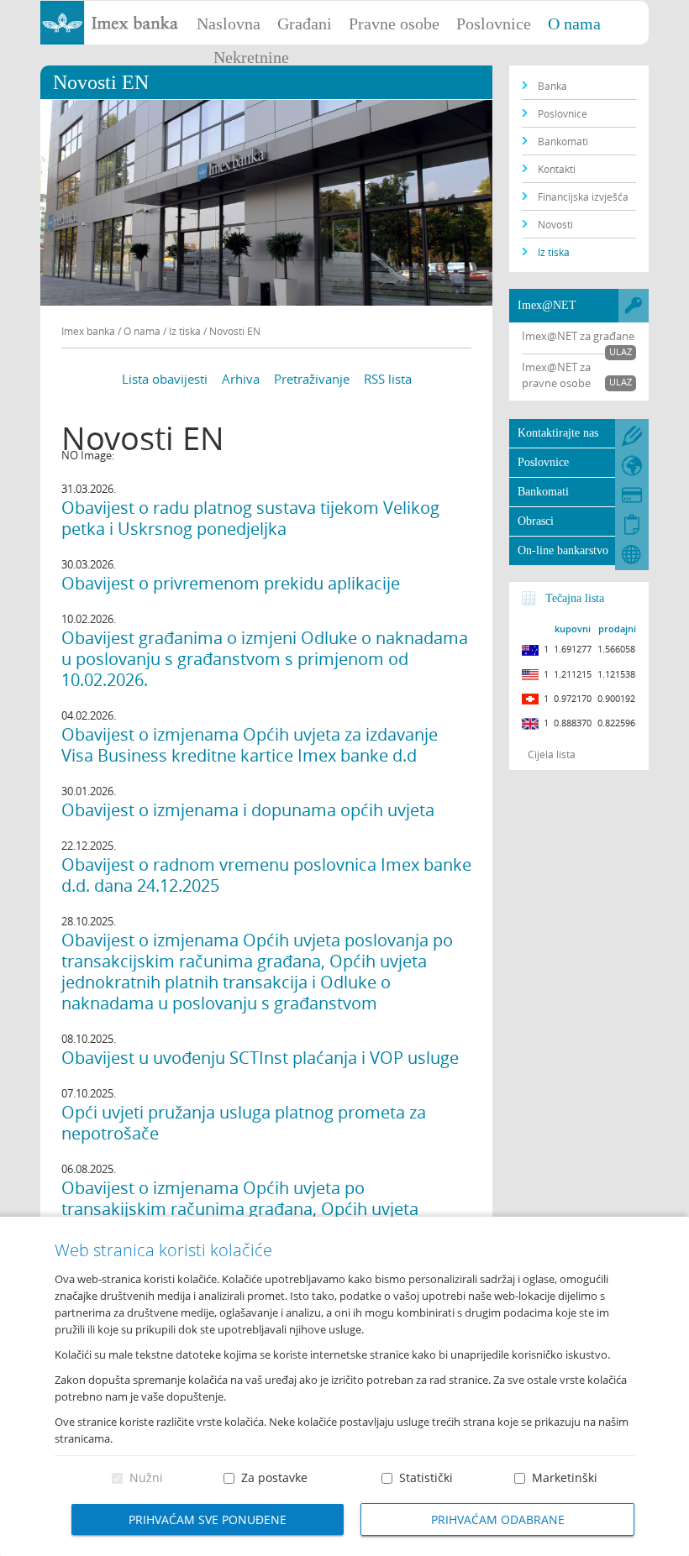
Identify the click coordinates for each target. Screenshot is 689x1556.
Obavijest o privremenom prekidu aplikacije (230, 583)
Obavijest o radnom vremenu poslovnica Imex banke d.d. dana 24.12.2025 (266, 875)
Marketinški (564, 1477)
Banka (552, 85)
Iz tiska (554, 252)
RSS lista (388, 378)
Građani (304, 23)
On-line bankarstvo (563, 550)
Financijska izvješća (583, 196)
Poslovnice (493, 23)
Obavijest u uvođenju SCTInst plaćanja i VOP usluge (260, 1057)
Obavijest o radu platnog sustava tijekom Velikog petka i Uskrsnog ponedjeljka (250, 518)
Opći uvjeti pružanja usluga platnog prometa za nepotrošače (243, 1123)
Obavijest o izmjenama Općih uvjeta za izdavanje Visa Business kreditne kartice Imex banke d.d (249, 745)
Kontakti (557, 169)
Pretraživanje (312, 378)
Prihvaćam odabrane (498, 1519)
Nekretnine (251, 57)
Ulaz (620, 351)
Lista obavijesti (165, 378)
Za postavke (274, 1477)
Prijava (668, 21)
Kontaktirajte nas (558, 433)
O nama (574, 23)
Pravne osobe (394, 23)
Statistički (426, 1477)
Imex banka (88, 331)
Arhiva (241, 378)
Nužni (146, 1477)
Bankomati (563, 141)
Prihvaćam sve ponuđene (208, 1519)
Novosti (555, 224)
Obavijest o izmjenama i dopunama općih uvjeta (247, 810)
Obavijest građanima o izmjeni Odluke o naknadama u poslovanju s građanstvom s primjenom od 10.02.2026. (264, 658)
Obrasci (536, 521)
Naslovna (228, 23)
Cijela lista (552, 754)
